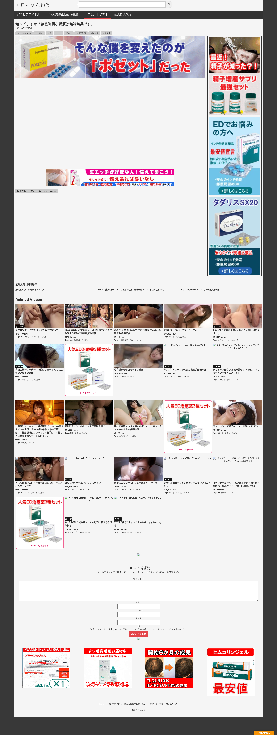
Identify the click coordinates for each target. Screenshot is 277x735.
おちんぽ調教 (75, 340)
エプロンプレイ (27, 337)
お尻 (49, 33)
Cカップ (172, 376)
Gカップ (221, 340)
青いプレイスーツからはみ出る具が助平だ (185, 369)
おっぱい (39, 33)
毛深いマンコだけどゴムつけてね (180, 330)
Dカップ (24, 380)
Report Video (49, 191)
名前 (138, 602)
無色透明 (106, 33)
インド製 (230, 493)
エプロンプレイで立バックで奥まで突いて (36, 330)
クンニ (58, 33)
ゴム (184, 337)
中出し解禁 (123, 340)
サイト (138, 618)
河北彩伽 (85, 340)
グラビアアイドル (114, 704)
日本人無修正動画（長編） (135, 704)
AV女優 (23, 443)
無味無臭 (94, 33)
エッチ (221, 433)
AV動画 (122, 436)
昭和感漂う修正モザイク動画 (128, 369)
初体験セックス (135, 340)
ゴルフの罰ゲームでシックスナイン (83, 482)
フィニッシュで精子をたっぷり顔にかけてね (235, 426)
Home (101, 704)
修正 (134, 376)
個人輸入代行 (171, 704)
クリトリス (236, 380)
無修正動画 (81, 33)
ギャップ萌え (131, 436)
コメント (138, 579)
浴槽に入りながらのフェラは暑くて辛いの (135, 482)
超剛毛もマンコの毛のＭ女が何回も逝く (85, 426)
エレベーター (26, 493)
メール (138, 610)
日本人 (69, 33)
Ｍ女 (72, 433)
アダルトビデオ (27, 191)
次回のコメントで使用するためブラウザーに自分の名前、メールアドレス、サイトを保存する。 (138, 629)
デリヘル (185, 493)
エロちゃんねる (32, 5)
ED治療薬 (222, 493)
